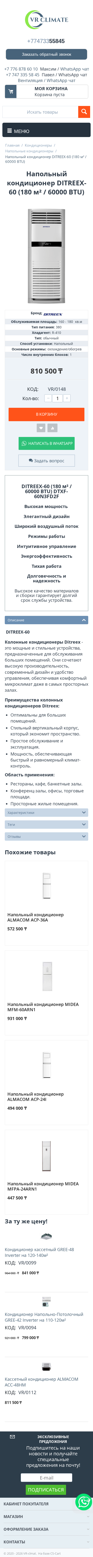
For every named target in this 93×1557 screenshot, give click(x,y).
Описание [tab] (16, 620)
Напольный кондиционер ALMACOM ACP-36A (35, 917)
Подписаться (46, 1489)
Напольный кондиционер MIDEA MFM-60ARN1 (43, 1007)
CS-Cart (55, 1553)
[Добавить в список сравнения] (52, 428)
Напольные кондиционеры (29, 151)
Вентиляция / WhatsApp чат (46, 80)
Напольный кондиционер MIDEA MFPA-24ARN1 (43, 1186)
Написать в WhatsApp (50, 443)
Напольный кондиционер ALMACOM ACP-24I (35, 1097)
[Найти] (84, 112)
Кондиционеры (38, 145)
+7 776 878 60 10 (21, 69)
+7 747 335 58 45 (22, 74)
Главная (12, 145)
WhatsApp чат (74, 69)
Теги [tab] (11, 824)
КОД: (32, 389)
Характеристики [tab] (21, 812)
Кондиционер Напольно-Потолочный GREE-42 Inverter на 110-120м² (44, 1317)
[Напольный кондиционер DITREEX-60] (46, 256)
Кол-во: (30, 398)
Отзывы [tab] (14, 836)
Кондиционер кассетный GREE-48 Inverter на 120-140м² (39, 1252)
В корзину (46, 414)
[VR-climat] (46, 19)
